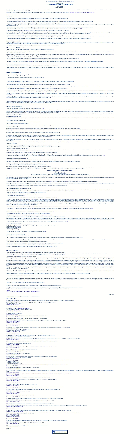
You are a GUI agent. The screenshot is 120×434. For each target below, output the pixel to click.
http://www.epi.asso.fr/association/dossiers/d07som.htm (14, 406)
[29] (91, 199)
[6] (6, 315)
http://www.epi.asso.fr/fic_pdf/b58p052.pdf (12, 423)
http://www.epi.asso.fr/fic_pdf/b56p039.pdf (12, 418)
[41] (44, 282)
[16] (43, 93)
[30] (92, 208)
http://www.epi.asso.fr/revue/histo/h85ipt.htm (13, 331)
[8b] (31, 61)
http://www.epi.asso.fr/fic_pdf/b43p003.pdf (12, 345)
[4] (81, 28)
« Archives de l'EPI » (72, 12)
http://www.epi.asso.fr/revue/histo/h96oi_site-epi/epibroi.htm (15, 316)
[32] (7, 398)
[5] (62, 35)
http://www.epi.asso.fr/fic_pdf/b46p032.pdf (12, 301)
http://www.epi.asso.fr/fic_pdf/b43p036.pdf (12, 347)
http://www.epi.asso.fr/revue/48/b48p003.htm (13, 368)
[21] (69, 109)
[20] (43, 108)
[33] (67, 221)
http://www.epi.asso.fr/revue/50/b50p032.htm (13, 380)
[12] (43, 77)
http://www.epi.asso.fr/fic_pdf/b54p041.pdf (12, 399)
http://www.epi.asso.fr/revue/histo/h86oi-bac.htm (13, 351)
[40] (7, 420)
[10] (39, 67)
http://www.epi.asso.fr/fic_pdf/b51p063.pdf (12, 387)
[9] (57, 65)
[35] (7, 405)
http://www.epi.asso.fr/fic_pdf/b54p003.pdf (12, 396)
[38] (64, 254)
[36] (39, 241)
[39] (33, 275)
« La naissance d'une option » (16, 9)
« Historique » (77, 12)
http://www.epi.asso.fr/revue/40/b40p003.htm (13, 321)
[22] (104, 155)
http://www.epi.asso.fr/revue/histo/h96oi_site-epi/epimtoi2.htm (15, 319)
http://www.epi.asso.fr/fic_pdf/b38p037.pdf (12, 311)
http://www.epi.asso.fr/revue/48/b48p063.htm (13, 374)
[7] (53, 36)
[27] (24, 195)
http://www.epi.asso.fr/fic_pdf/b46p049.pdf (12, 365)
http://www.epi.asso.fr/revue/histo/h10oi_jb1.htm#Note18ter (15, 306)
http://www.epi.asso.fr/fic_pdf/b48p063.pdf (12, 375)
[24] (9, 168)
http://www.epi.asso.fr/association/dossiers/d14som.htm (14, 411)
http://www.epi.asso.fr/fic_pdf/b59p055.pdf (12, 421)
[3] (16, 25)
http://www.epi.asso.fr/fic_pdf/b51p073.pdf (12, 390)
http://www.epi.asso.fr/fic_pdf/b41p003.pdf (12, 325)
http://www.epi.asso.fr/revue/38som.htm (24, 308)
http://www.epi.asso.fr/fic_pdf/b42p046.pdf (12, 339)
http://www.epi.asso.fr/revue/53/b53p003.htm (13, 392)
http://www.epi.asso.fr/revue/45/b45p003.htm (13, 354)
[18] (50, 97)
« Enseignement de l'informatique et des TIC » (87, 12)
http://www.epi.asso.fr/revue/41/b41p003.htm (13, 324)
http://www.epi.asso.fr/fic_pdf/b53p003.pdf (12, 393)
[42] (7, 425)
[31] (53, 211)
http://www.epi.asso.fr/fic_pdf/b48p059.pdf (12, 372)
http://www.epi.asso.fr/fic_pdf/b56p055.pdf (12, 414)
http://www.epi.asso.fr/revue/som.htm (12, 314)
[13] (85, 78)
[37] (51, 244)
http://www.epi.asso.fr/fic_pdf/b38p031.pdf (12, 310)
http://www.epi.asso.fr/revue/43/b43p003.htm (13, 344)
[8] (53, 49)
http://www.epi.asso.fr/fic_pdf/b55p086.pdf (12, 401)
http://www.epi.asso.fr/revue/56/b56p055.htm (13, 416)
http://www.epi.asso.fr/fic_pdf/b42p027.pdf (12, 333)
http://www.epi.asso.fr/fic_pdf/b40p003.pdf (12, 322)
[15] (66, 88)
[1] (6, 300)
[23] (55, 159)
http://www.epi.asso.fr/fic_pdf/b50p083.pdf (12, 385)
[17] (11, 94)
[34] (45, 231)
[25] (71, 190)
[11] (24, 75)
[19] (7, 356)
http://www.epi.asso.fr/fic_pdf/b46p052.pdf (12, 358)
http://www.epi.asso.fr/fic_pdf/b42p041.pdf (12, 304)
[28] (58, 197)
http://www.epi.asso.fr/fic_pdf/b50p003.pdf (12, 378)
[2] (6, 302)
